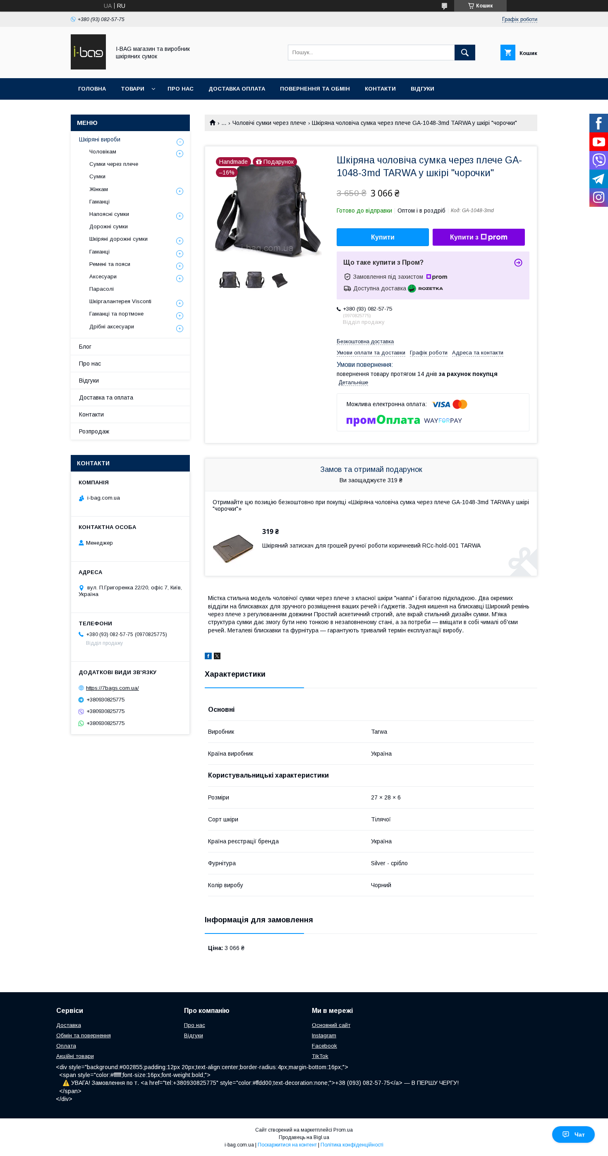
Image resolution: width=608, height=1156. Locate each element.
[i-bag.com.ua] (88, 67)
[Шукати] (465, 52)
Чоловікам (102, 151)
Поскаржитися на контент (287, 1145)
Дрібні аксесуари (111, 326)
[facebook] (208, 657)
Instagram (324, 1035)
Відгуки (422, 89)
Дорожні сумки (108, 226)
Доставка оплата (236, 89)
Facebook (324, 1046)
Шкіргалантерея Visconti (120, 301)
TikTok (320, 1056)
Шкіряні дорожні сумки (118, 239)
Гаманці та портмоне (116, 314)
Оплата (66, 1046)
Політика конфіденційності (352, 1145)
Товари (132, 89)
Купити (383, 237)
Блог (85, 346)
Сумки (97, 176)
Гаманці (99, 202)
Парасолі (101, 289)
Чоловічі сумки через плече (269, 123)
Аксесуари (103, 276)
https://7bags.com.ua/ (112, 688)
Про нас (181, 89)
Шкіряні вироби (99, 139)
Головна (92, 89)
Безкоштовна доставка (365, 341)
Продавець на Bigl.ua (304, 1137)
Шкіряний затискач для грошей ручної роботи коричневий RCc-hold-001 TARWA (371, 545)
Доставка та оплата (106, 397)
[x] (217, 657)
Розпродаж (94, 431)
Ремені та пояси (109, 264)
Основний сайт (331, 1025)
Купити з (464, 237)
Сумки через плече (113, 164)
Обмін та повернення (83, 1035)
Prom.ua (343, 1130)
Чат (579, 1134)
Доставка (68, 1025)
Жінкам (98, 189)
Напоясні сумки (109, 214)
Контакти (380, 89)
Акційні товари (75, 1056)
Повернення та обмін (315, 89)
